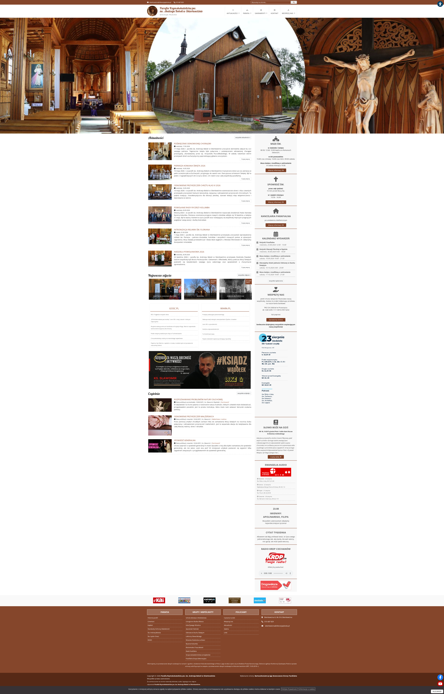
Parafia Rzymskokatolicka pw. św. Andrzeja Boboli (181, 11)
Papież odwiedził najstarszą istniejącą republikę (216, 339)
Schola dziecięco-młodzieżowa (196, 618)
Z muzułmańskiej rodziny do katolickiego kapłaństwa (167, 338)
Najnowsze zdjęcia (159, 275)
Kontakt (274, 13)
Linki (225, 633)
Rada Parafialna (191, 651)
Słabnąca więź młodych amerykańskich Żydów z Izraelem (219, 319)
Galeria (226, 629)
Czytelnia (154, 394)
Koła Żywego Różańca (193, 625)
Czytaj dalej (275, 457)
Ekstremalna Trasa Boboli (194, 647)
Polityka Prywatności (289, 689)
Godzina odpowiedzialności (210, 329)
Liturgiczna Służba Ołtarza (195, 622)
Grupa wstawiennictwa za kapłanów (198, 655)
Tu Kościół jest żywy (208, 334)
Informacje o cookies (307, 689)
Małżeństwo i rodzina (219, 419)
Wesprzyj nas (288, 13)
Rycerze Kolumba (192, 644)
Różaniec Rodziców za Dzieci (195, 640)
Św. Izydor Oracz (153, 636)
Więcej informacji (275, 170)
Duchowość (225, 402)
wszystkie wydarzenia (276, 281)
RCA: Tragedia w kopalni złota (160, 314)
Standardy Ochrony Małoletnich (159, 629)
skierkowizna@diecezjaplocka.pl (160, 2)
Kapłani (150, 625)
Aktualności (232, 13)
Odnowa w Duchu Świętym (195, 633)
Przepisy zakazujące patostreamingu (213, 314)
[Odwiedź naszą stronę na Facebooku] (440, 677)
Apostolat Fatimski (192, 629)
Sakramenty (260, 13)
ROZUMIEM (437, 691)
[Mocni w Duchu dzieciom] (147, 600)
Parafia (246, 13)
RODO (150, 640)
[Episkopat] (273, 600)
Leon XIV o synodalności (209, 324)
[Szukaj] (294, 2)
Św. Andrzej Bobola (154, 633)
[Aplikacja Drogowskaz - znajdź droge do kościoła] (276, 585)
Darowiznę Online (276, 320)
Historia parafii (153, 618)
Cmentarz (151, 622)
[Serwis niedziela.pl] (223, 600)
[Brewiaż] (197, 600)
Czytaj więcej (245, 159)
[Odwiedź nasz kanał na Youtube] (440, 684)
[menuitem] (233, 11)
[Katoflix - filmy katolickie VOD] (172, 600)
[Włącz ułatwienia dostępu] (440, 4)
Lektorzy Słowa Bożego (194, 636)
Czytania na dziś (229, 618)
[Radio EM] (248, 600)
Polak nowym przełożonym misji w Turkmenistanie (166, 333)
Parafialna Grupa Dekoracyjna (196, 659)
